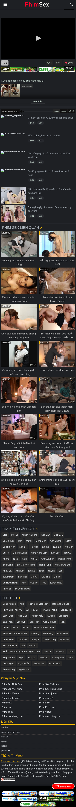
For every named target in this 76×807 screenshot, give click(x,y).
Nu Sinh (69, 546)
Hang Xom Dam (39, 552)
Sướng (51, 615)
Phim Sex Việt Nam (11, 689)
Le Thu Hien (9, 546)
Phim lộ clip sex (47, 707)
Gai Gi (34, 576)
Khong (6, 558)
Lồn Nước (66, 610)
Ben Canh (8, 564)
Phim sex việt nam (10, 761)
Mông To (43, 657)
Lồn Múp (21, 621)
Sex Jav (45, 534)
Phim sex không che (11, 716)
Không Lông (49, 639)
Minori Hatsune (29, 534)
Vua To (33, 582)
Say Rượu (8, 615)
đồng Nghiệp (9, 604)
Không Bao (58, 657)
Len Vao (55, 552)
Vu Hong (59, 651)
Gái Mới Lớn (49, 621)
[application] (38, 38)
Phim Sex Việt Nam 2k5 (15, 633)
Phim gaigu (7, 711)
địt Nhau (64, 639)
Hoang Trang (64, 558)
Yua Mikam (8, 576)
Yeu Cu (67, 552)
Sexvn (16, 627)
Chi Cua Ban (47, 558)
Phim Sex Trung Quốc (50, 689)
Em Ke (31, 570)
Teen (70, 651)
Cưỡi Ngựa (8, 663)
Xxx (22, 604)
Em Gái (33, 645)
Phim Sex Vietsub (10, 693)
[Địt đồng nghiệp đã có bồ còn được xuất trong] (13, 177)
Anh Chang (55, 540)
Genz (70, 657)
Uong (28, 540)
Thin (20, 540)
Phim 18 (7, 588)
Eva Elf (57, 546)
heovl (4, 745)
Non (62, 621)
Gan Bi (22, 546)
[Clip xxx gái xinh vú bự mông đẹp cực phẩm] (13, 123)
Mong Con (41, 540)
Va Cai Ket (8, 540)
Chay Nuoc (8, 639)
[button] (38, 38)
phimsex (5, 750)
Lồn (60, 570)
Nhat (41, 570)
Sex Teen (34, 621)
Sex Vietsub (27, 86)
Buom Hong (9, 669)
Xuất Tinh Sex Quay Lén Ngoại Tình (21, 651)
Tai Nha (34, 546)
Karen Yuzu (56, 582)
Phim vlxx (6, 702)
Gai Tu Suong (20, 552)
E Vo (15, 558)
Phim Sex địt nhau (48, 693)
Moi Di (14, 534)
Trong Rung (45, 564)
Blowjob (35, 639)
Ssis (24, 558)
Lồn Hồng (63, 615)
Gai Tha (46, 576)
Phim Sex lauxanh (10, 698)
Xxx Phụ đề (32, 610)
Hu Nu (34, 558)
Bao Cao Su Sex (60, 604)
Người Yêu (24, 669)
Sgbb (21, 657)
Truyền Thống (50, 610)
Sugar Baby (9, 657)
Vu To (6, 552)
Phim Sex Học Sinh (44, 627)
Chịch (5, 627)
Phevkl (26, 627)
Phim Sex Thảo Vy (12, 610)
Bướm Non (39, 663)
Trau (44, 582)
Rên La (31, 657)
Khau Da (7, 570)
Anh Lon (20, 570)
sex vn (4, 736)
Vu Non (47, 651)
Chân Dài (22, 639)
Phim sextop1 (46, 698)
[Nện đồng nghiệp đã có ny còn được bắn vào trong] (13, 159)
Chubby (35, 633)
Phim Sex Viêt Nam (38, 604)
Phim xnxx (44, 702)
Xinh (24, 582)
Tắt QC (69, 68)
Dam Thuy (62, 633)
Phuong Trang (22, 588)
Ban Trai (22, 576)
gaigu (4, 741)
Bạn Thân (8, 621)
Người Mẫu (37, 615)
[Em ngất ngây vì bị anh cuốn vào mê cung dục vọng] (13, 213)
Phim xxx (6, 707)
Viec (5, 534)
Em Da (45, 546)
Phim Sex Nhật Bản (11, 684)
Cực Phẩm (24, 663)
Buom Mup (54, 663)
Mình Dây (48, 633)
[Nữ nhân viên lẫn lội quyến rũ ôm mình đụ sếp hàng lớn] (13, 195)
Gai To (57, 576)
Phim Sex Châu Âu (49, 684)
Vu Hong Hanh (10, 582)
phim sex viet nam (10, 732)
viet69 (4, 727)
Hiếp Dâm (22, 615)
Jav (23, 645)
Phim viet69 (45, 711)
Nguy (68, 540)
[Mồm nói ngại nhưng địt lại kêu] (13, 141)
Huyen (51, 570)
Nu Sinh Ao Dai (62, 564)
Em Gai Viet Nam (26, 564)
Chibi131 (58, 534)
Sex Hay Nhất (10, 645)
